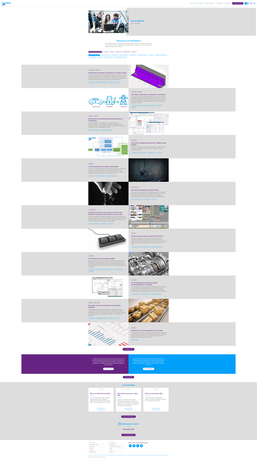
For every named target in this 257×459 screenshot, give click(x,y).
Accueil (132, 23)
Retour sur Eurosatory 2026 (153, 393)
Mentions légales (92, 452)
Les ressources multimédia (114, 446)
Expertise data (92, 82)
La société (91, 450)
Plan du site (111, 452)
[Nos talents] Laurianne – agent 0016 (127, 394)
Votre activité (193, 3)
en (247, 3)
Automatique (134, 105)
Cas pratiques (201, 3)
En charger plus (128, 349)
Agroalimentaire (135, 187)
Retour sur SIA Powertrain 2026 (100, 393)
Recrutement (227, 3)
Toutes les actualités (128, 416)
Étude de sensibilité (109, 269)
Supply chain (91, 70)
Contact (111, 450)
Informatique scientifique (102, 82)
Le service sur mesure (93, 444)
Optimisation (110, 82)
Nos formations (219, 3)
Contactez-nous (238, 3)
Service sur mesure (210, 3)
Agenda (110, 448)
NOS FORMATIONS (149, 368)
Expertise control (142, 105)
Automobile (134, 140)
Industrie (97, 70)
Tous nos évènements (128, 434)
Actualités (101, 389)
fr (245, 3)
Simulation (117, 82)
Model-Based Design (152, 105)
